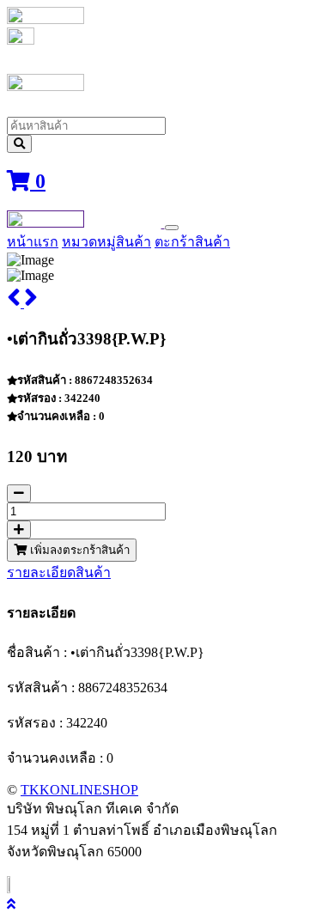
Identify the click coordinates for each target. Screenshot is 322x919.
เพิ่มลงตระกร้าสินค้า (78, 550)
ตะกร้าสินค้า (192, 241)
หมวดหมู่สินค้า (106, 241)
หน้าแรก (32, 241)
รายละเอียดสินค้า (59, 572)
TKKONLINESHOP (79, 789)
